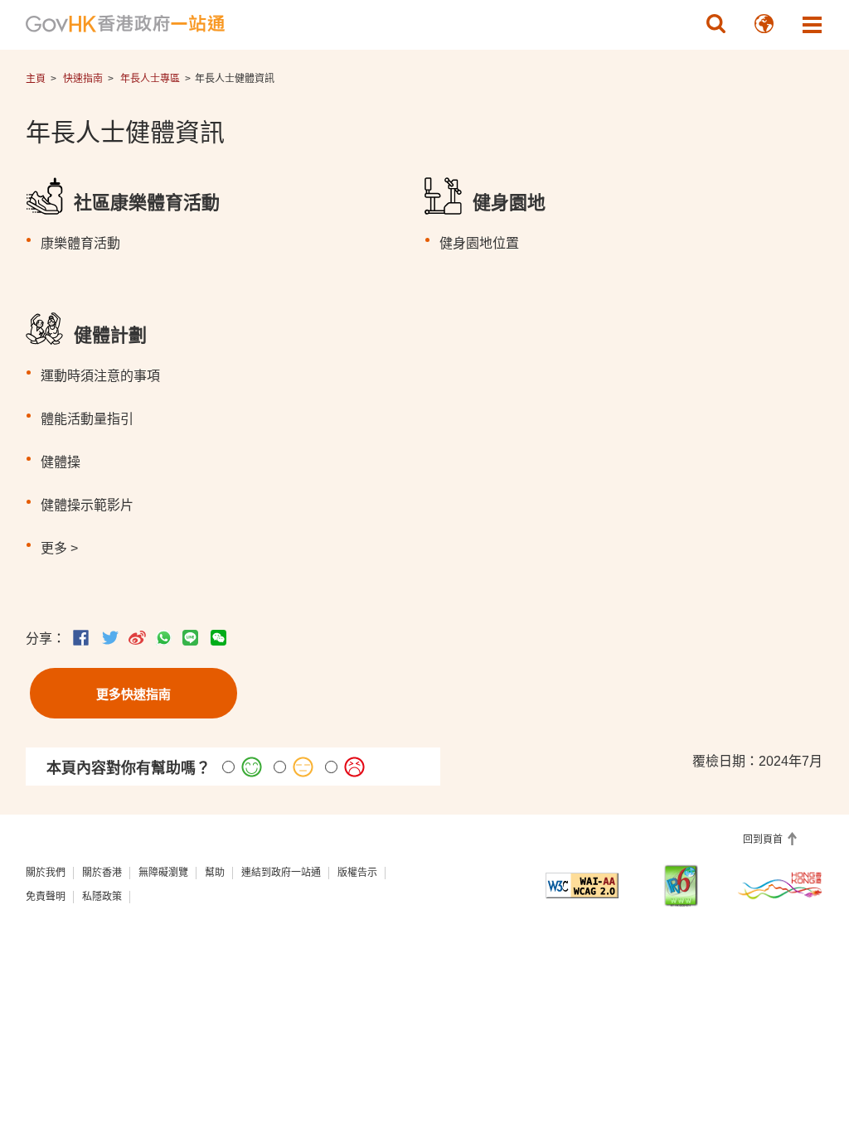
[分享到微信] (218, 638)
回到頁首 (764, 839)
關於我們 (45, 872)
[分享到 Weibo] (137, 638)
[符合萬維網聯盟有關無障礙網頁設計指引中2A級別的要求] (581, 885)
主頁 (36, 79)
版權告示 (357, 872)
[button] (715, 24)
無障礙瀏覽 (163, 872)
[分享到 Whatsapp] (164, 638)
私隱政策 (102, 896)
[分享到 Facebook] (81, 638)
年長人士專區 (150, 79)
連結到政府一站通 (281, 872)
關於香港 (102, 872)
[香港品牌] (780, 885)
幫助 (215, 872)
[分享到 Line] (190, 638)
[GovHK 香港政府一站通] (125, 24)
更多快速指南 (133, 694)
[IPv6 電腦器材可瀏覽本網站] (681, 885)
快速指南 (83, 79)
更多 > (59, 548)
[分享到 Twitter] (110, 638)
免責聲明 (45, 896)
